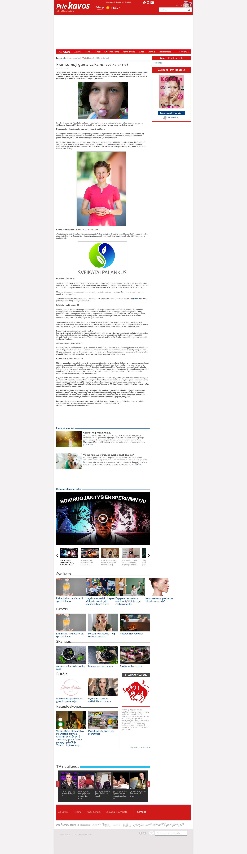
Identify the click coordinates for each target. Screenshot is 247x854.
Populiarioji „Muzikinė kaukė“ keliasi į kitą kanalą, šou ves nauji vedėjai (102, 794)
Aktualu (77, 52)
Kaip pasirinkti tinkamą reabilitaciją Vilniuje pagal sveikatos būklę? (128, 601)
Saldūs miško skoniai (131, 666)
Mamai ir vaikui (128, 52)
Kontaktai (128, 2)
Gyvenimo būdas (111, 52)
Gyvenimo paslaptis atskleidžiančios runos (99, 700)
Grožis (98, 52)
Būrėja (141, 52)
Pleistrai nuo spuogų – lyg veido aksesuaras (101, 635)
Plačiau (89, 444)
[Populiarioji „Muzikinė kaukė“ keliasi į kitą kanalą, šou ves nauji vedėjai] (103, 788)
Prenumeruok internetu (171, 113)
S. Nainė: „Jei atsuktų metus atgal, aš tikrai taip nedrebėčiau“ (68, 793)
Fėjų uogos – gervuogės (101, 666)
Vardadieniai (109, 2)
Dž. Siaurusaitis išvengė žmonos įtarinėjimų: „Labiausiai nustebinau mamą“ (138, 794)
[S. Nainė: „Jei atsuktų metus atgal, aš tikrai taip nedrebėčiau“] (69, 788)
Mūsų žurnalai (94, 812)
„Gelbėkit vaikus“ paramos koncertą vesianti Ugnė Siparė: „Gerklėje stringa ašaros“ (85, 794)
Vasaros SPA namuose (131, 633)
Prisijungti (158, 63)
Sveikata (88, 52)
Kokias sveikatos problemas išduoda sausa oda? (159, 600)
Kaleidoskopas (165, 52)
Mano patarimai (74, 58)
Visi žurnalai (172, 118)
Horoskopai (119, 2)
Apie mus (63, 812)
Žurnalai (178, 6)
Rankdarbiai (103, 58)
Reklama (77, 812)
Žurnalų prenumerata (116, 812)
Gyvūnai (93, 58)
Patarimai (60, 58)
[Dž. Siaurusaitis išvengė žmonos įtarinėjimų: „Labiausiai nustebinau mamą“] (138, 788)
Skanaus (151, 52)
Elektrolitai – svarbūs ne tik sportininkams (69, 600)
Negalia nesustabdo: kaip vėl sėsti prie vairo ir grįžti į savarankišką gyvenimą (100, 601)
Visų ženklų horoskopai (139, 747)
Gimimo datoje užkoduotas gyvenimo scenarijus (70, 700)
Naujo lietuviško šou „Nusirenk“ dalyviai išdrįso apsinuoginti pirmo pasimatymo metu (120, 794)
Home (64, 51)
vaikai (135, 298)
